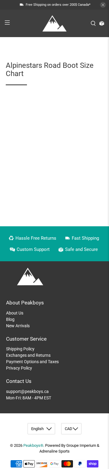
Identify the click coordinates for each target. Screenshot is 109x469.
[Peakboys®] (54, 23)
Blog (10, 319)
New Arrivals (18, 325)
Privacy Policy (19, 368)
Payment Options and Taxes (32, 361)
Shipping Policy (20, 348)
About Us (14, 313)
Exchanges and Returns (28, 355)
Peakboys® (33, 445)
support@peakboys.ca (27, 391)
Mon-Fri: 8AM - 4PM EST (28, 397)
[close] (103, 5)
